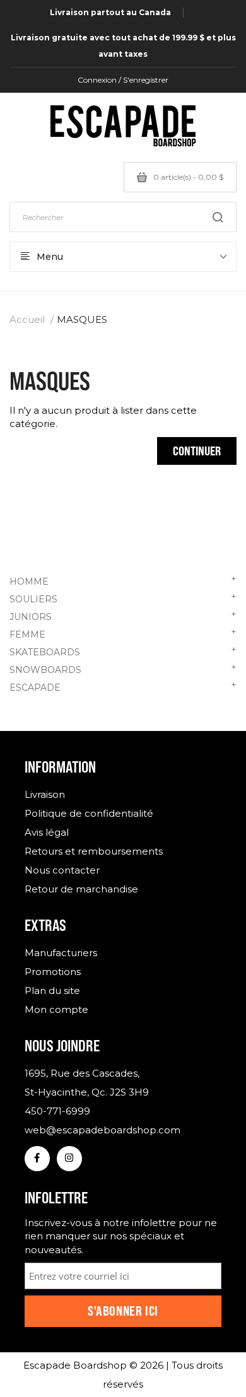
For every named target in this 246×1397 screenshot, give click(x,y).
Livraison (45, 794)
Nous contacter (62, 870)
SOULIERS (123, 598)
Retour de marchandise (81, 889)
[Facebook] (37, 1158)
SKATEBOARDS (123, 651)
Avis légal (47, 832)
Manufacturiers (61, 953)
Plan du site (52, 991)
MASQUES (82, 319)
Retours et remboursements (94, 851)
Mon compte (56, 1009)
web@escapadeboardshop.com (102, 1130)
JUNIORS (123, 616)
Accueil (27, 319)
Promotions (53, 972)
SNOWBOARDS (123, 668)
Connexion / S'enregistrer (123, 80)
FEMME (123, 633)
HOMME (123, 580)
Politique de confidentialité (89, 813)
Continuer (197, 451)
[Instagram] (69, 1158)
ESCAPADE (123, 686)
